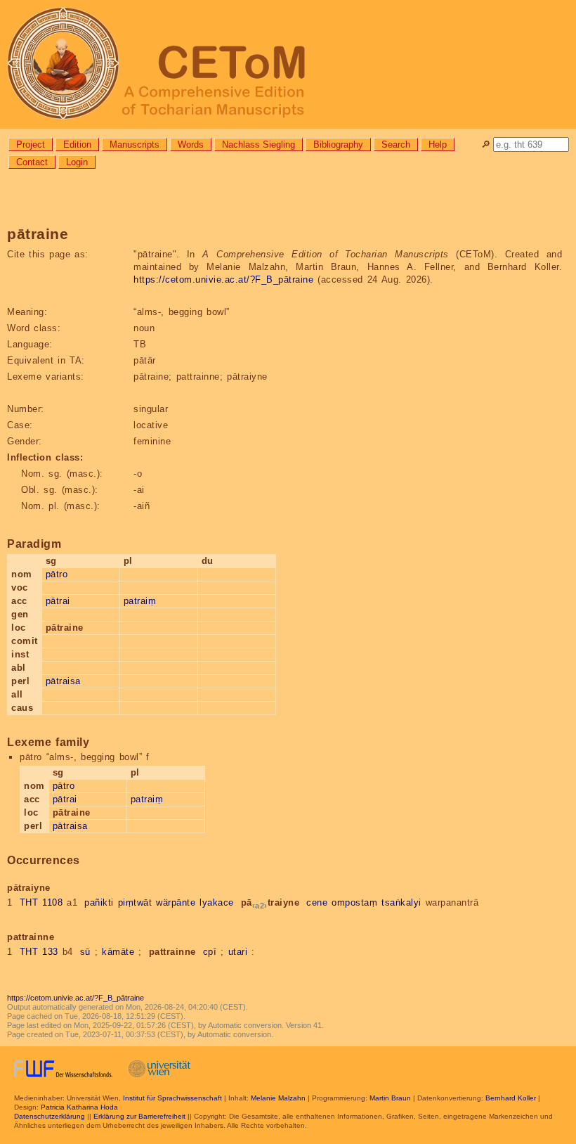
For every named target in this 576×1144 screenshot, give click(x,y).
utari (238, 951)
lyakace (216, 902)
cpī (210, 951)
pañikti (99, 902)
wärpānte (175, 902)
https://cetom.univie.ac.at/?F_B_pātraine (223, 279)
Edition (77, 144)
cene (316, 902)
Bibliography (338, 144)
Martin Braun (390, 1098)
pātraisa (63, 681)
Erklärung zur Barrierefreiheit (139, 1116)
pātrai (58, 601)
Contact (32, 162)
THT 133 (39, 951)
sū (85, 951)
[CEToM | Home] (288, 64)
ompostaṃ (354, 902)
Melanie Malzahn (278, 1098)
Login (77, 162)
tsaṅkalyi (401, 902)
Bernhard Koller (510, 1098)
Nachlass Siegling (258, 144)
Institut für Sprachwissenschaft (172, 1098)
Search (395, 144)
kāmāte (118, 951)
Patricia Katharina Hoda (79, 1107)
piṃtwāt (135, 902)
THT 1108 (41, 902)
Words (191, 144)
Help (437, 144)
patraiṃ (140, 601)
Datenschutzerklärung (49, 1116)
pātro (57, 574)
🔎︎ (485, 144)
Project (30, 144)
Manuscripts (134, 144)
